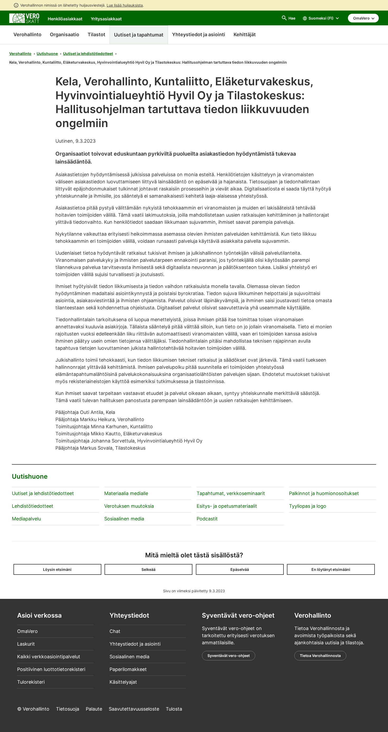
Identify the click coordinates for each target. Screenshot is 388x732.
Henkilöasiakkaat (65, 18)
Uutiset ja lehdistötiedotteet (88, 53)
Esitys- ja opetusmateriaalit (227, 506)
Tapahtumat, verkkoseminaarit (231, 493)
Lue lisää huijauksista (125, 5)
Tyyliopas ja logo (307, 506)
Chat (115, 631)
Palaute (94, 709)
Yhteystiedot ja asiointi (135, 644)
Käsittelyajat (123, 682)
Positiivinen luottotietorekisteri (51, 669)
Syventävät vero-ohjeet (228, 655)
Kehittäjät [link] (245, 34)
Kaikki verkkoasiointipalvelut (48, 656)
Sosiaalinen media (124, 518)
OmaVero (27, 631)
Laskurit (26, 644)
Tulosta (174, 709)
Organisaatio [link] (64, 34)
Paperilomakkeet (128, 669)
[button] (57, 569)
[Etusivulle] (24, 18)
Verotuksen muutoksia (129, 506)
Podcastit (207, 518)
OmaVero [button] (362, 18)
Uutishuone (47, 53)
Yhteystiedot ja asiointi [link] (198, 34)
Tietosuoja (67, 709)
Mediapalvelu (26, 518)
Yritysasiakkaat (106, 18)
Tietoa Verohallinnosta (320, 655)
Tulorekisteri (31, 682)
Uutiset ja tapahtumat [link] (138, 35)
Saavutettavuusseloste (134, 709)
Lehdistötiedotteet (32, 506)
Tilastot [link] (96, 34)
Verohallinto (27, 34)
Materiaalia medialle (126, 493)
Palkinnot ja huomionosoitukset (324, 493)
